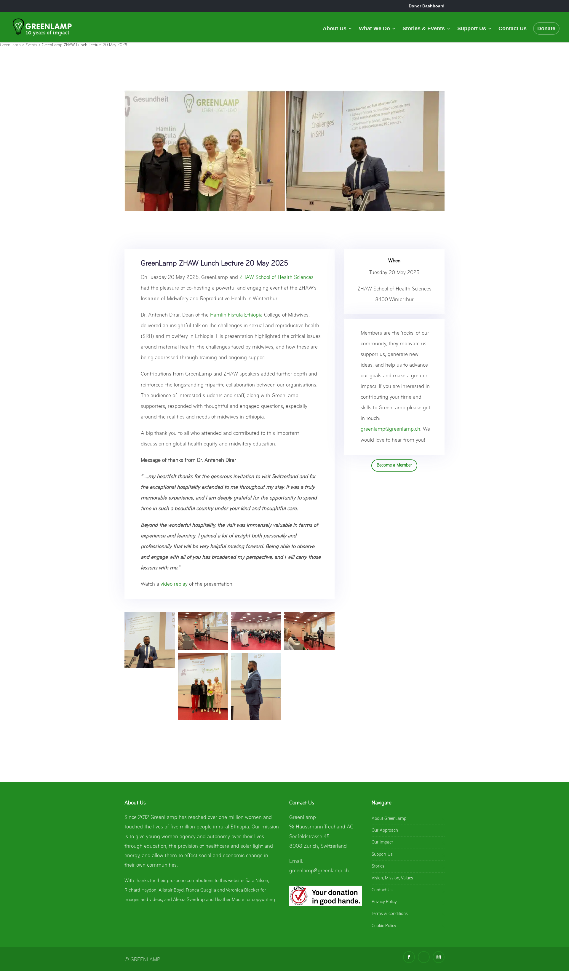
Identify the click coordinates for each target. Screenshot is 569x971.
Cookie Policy (384, 926)
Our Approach (385, 830)
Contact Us (512, 28)
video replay (174, 584)
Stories (378, 866)
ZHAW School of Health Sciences (276, 277)
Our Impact (382, 842)
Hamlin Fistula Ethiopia (236, 315)
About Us (334, 28)
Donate (546, 28)
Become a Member (394, 465)
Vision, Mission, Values (392, 878)
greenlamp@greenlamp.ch (390, 429)
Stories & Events (423, 28)
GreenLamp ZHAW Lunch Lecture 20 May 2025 (214, 264)
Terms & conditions (390, 913)
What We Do (374, 28)
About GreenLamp (389, 818)
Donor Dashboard (427, 6)
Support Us (471, 28)
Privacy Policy (384, 902)
